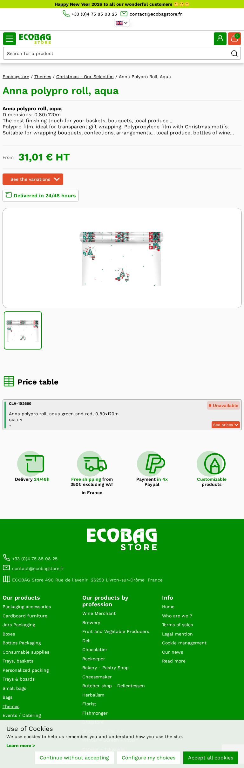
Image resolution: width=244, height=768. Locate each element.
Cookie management (184, 642)
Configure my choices (148, 758)
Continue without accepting (74, 758)
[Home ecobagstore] (35, 39)
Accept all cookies (210, 758)
